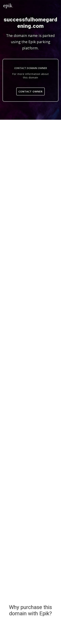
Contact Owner (30, 91)
